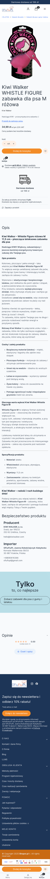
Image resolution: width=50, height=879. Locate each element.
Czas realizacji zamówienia (14, 786)
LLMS (4, 759)
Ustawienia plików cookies (14, 823)
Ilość (4, 139)
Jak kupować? (8, 803)
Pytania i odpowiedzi (11, 808)
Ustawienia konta (10, 840)
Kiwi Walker (7, 110)
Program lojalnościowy (12, 776)
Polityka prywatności (11, 818)
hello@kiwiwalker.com (14, 537)
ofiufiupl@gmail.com (13, 560)
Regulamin (7, 813)
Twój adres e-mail (9, 707)
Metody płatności (10, 771)
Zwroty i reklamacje (11, 791)
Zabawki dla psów (18, 17)
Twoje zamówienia (10, 835)
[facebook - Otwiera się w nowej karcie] (36, 683)
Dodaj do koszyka (22, 151)
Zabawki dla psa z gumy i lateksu (37, 17)
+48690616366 (11, 558)
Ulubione (6, 845)
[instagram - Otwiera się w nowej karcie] (32, 683)
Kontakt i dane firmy (11, 744)
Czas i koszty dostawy (12, 781)
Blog (4, 754)
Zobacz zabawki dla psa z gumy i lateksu (23, 601)
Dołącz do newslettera (16, 713)
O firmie (5, 749)
